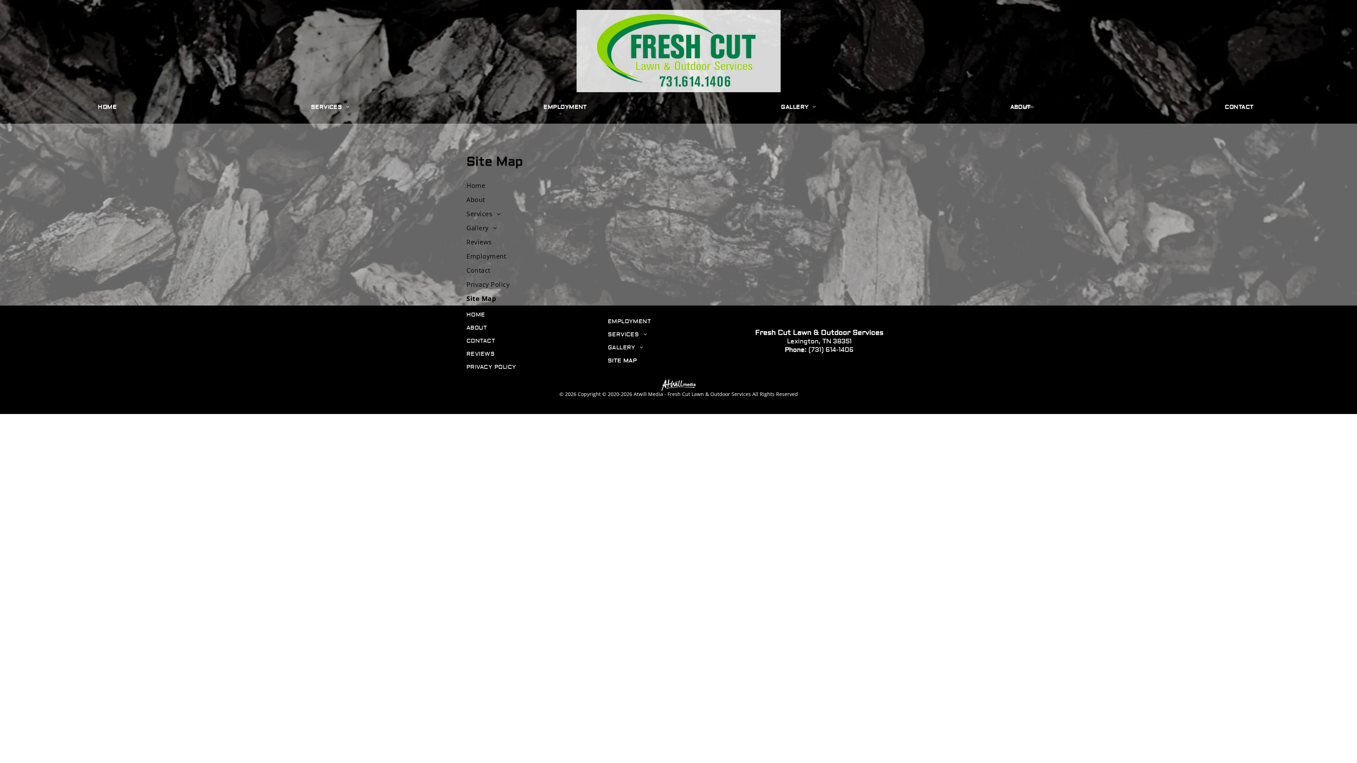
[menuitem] (110, 107)
